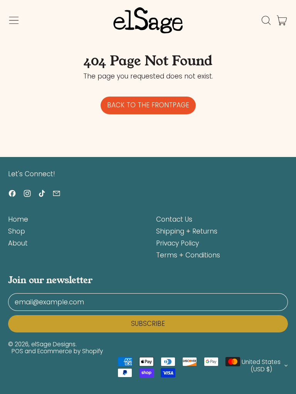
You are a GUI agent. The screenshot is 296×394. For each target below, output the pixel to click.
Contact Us (174, 219)
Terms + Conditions (188, 255)
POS (17, 351)
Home (18, 219)
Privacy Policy (177, 243)
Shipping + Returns (186, 231)
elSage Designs (53, 344)
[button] (266, 20)
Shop (16, 231)
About (18, 243)
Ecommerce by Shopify (70, 351)
